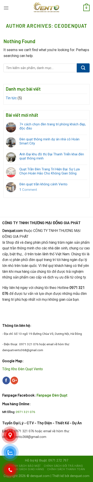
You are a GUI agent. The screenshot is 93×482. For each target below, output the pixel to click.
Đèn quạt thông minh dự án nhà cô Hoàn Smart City (49, 141)
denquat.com (40, 476)
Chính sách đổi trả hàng (63, 465)
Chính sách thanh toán (66, 469)
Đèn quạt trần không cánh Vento (43, 184)
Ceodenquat (70, 26)
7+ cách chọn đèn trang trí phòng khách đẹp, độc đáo (52, 126)
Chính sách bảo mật (25, 465)
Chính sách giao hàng (26, 469)
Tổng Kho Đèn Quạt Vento (22, 369)
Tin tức (11, 98)
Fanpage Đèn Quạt (52, 395)
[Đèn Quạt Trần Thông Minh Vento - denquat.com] (46, 8)
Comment (28, 190)
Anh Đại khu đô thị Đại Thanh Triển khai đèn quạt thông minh (51, 156)
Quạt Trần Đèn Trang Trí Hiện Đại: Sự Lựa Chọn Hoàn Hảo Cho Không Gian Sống (49, 171)
